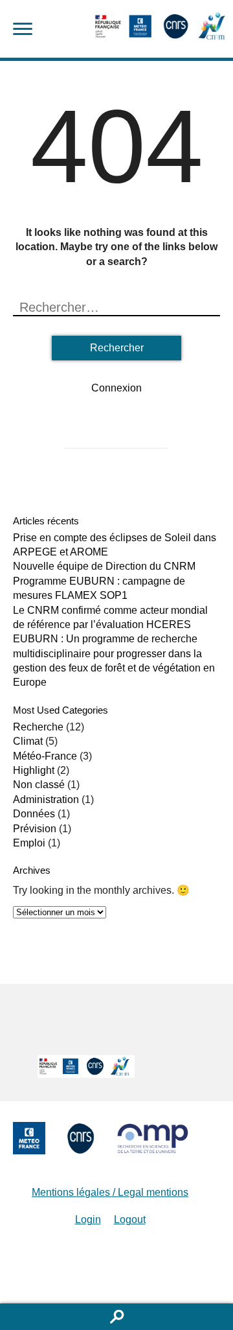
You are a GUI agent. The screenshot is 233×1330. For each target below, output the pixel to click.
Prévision (34, 828)
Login (88, 1219)
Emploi (29, 842)
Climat (28, 741)
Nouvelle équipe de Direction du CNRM (104, 566)
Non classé (39, 784)
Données (34, 813)
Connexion (116, 387)
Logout (130, 1219)
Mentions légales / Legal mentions (110, 1192)
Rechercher (116, 1317)
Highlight (33, 770)
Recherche (38, 726)
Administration (46, 799)
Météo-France (45, 756)
